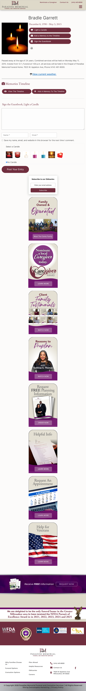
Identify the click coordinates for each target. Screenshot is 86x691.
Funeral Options (11, 668)
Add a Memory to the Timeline (47, 36)
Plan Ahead (33, 662)
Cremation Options (12, 672)
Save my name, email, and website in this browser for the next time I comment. (39, 140)
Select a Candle (13, 147)
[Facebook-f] (75, 668)
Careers (32, 674)
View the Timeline (16, 91)
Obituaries (33, 670)
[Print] (32, 48)
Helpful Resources (36, 666)
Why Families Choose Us (13, 663)
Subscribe (43, 190)
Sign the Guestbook (42, 41)
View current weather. (44, 74)
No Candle (12, 162)
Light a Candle (40, 30)
